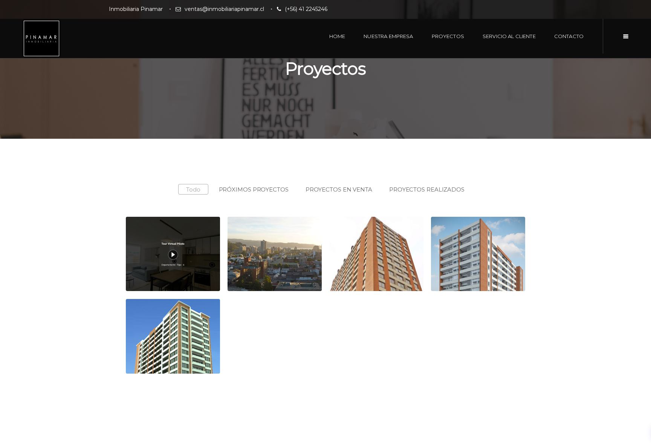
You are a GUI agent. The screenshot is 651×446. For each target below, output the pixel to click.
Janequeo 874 (160, 319)
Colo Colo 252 (363, 237)
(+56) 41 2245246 (306, 9)
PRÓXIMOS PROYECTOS (254, 189)
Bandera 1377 (464, 237)
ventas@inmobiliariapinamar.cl (224, 9)
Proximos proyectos (271, 237)
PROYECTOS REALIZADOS (427, 189)
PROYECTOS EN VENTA (339, 189)
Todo (193, 189)
